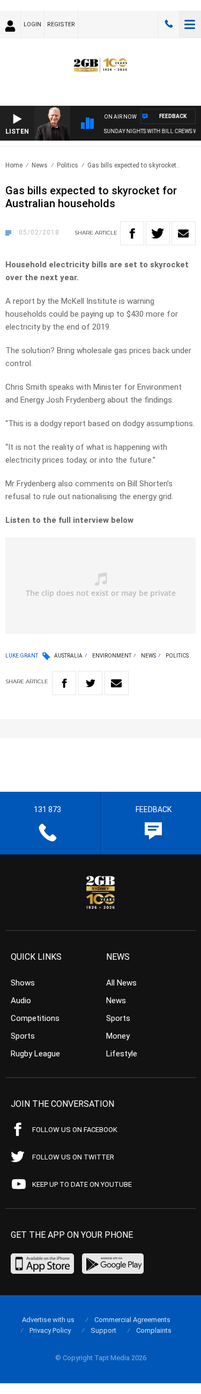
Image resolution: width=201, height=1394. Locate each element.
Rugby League (35, 1054)
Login (32, 24)
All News (121, 983)
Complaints (154, 1330)
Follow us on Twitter (73, 1157)
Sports (23, 1036)
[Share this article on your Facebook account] (132, 233)
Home (14, 165)
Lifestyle (121, 1054)
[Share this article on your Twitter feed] (158, 233)
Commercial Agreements (132, 1320)
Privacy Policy (50, 1330)
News (40, 165)
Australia (68, 656)
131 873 (169, 24)
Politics (67, 165)
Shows (23, 983)
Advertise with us (48, 1320)
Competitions (35, 1018)
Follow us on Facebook (74, 1130)
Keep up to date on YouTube (82, 1184)
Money (118, 1036)
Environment (111, 656)
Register (61, 24)
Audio (21, 1000)
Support (103, 1330)
